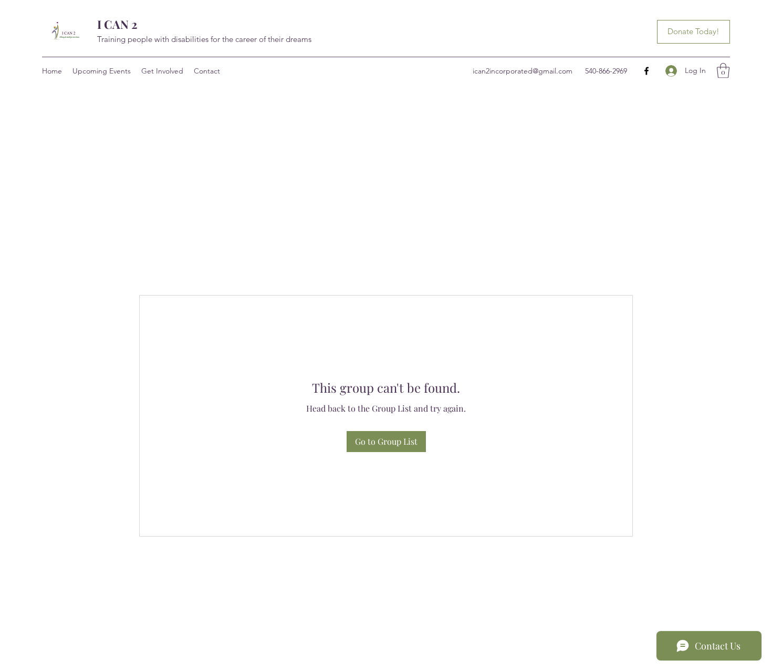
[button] (723, 70)
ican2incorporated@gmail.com (522, 71)
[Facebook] (646, 71)
